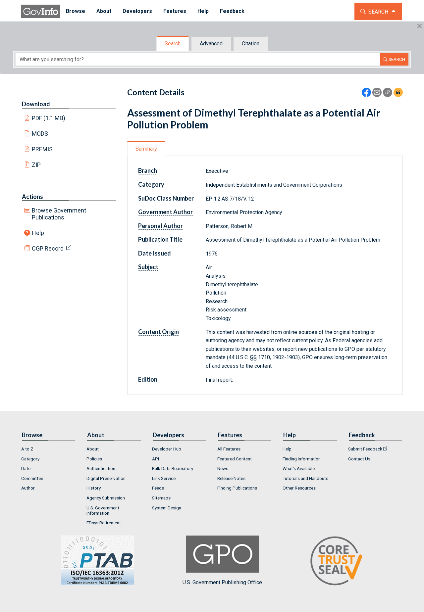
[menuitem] (75, 11)
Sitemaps (161, 497)
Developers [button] (137, 11)
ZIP (36, 164)
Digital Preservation (106, 478)
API (155, 458)
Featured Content (234, 458)
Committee (32, 478)
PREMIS (42, 149)
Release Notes (231, 478)
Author (28, 488)
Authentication (100, 468)
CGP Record (48, 248)
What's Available (299, 468)
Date (25, 468)
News (222, 468)
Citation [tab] (250, 43)
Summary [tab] (146, 149)
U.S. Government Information (102, 510)
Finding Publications (237, 488)
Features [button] (174, 11)
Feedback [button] (232, 11)
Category (30, 458)
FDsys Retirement (103, 522)
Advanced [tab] (211, 43)
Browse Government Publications (59, 214)
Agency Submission (105, 497)
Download (36, 104)
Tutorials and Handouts (305, 478)
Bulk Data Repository (172, 468)
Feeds (158, 488)
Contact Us (359, 458)
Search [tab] (173, 43)
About (92, 448)
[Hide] (419, 26)
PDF (49, 118)
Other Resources (299, 488)
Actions (32, 196)
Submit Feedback (365, 448)
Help (38, 232)
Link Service (164, 478)
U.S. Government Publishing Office (222, 582)
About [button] (103, 11)
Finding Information (302, 458)
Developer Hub (166, 448)
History (93, 488)
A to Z (27, 448)
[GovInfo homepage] (40, 11)
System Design (166, 507)
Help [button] (203, 11)
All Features (228, 448)
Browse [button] (75, 11)
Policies (94, 458)
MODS (40, 133)
